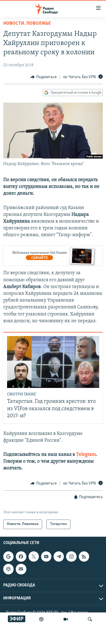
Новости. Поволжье (27, 23)
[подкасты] (41, 619)
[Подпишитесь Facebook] (21, 556)
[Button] (43, 77)
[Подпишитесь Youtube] (46, 556)
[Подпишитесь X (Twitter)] (34, 556)
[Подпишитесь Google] (8, 556)
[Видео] (66, 619)
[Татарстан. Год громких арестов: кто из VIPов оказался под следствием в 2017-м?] (53, 362)
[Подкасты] (8, 569)
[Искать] (90, 619)
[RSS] (84, 556)
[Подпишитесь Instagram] (71, 556)
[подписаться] (21, 569)
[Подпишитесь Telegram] (59, 556)
